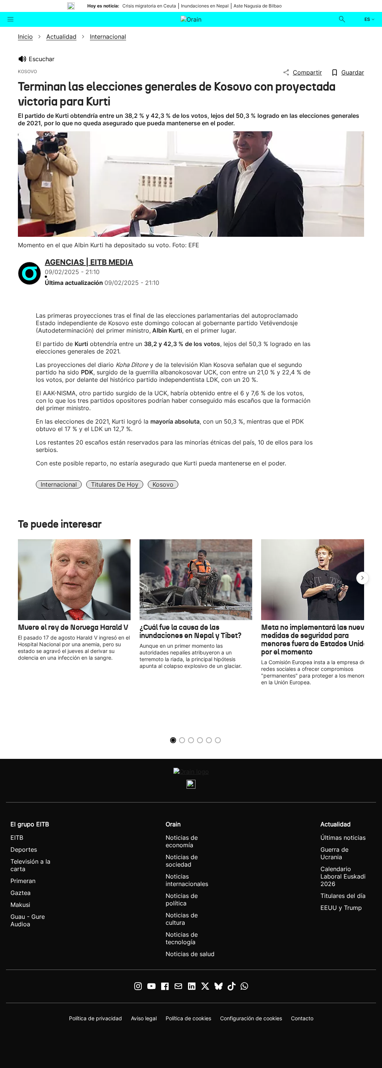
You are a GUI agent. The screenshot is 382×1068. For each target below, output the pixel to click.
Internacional (59, 484)
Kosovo (163, 484)
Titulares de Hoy (114, 484)
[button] (362, 578)
